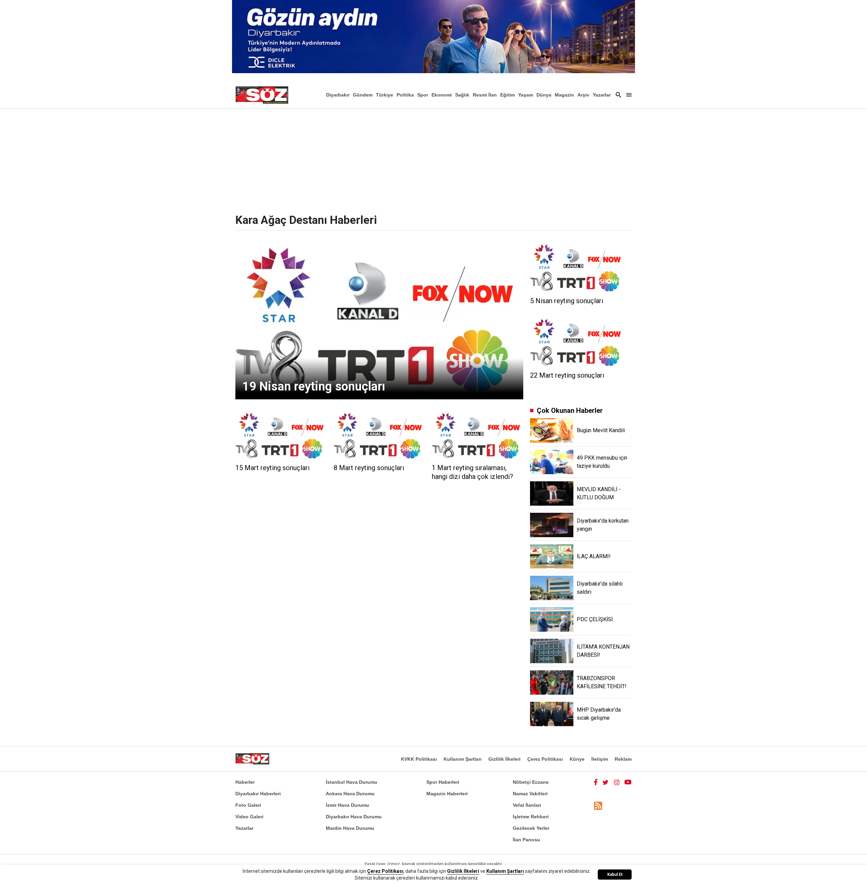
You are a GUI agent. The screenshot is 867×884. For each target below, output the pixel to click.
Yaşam (525, 95)
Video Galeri (249, 816)
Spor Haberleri (442, 782)
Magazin (564, 95)
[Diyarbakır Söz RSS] (598, 805)
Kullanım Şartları (463, 759)
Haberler (245, 782)
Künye (577, 759)
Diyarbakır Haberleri (258, 793)
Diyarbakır (338, 95)
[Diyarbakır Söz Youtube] (628, 782)
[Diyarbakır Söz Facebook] (595, 782)
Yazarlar (602, 95)
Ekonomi (441, 95)
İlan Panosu (526, 839)
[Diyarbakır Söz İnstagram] (616, 782)
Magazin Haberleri (447, 793)
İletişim (599, 759)
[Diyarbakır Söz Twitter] (605, 782)
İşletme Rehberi (531, 816)
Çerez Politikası (545, 759)
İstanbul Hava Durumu (351, 782)
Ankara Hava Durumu (350, 793)
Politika (405, 95)
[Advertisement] (433, 159)
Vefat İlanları (527, 805)
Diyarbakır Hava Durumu (354, 816)
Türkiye (384, 95)
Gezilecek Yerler (531, 828)
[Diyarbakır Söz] (261, 94)
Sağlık (462, 95)
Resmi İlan (485, 95)
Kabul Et (614, 874)
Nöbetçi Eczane (531, 782)
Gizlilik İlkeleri (504, 759)
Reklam (623, 759)
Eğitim (507, 95)
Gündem (363, 95)
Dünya (543, 95)
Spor (422, 95)
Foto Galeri (248, 805)
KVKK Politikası (419, 759)
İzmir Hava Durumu (347, 805)
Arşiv (583, 95)
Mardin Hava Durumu (350, 828)
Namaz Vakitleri (530, 793)
